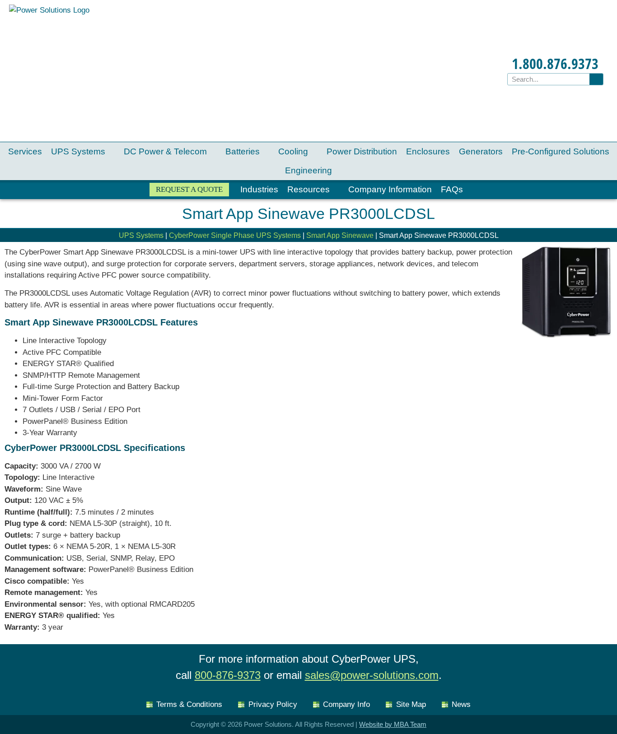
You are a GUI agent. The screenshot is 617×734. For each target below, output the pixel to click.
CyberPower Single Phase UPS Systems (235, 235)
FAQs (452, 189)
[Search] (596, 79)
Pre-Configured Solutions (560, 151)
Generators (481, 151)
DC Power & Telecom (165, 151)
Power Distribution (362, 151)
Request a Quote (189, 189)
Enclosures (428, 151)
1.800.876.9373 (555, 63)
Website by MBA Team (392, 724)
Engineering (308, 170)
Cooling (293, 151)
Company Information (390, 189)
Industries (259, 189)
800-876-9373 (228, 675)
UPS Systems (78, 151)
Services (25, 151)
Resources (308, 189)
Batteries (242, 151)
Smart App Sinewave (340, 235)
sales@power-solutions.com (372, 675)
